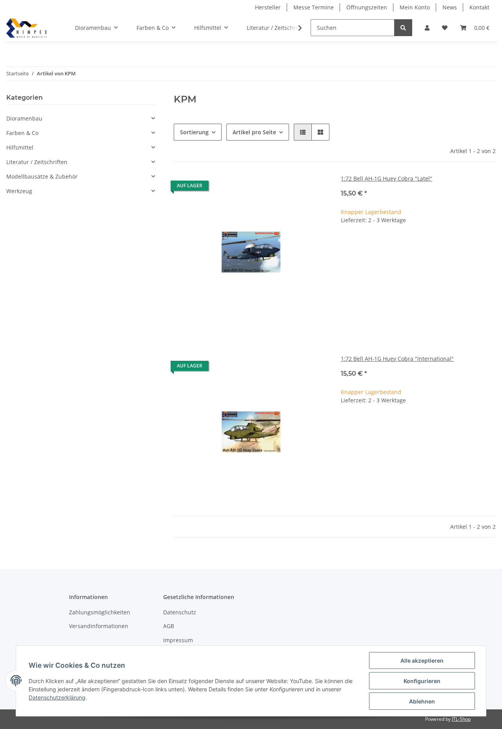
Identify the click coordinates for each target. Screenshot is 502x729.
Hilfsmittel (19, 147)
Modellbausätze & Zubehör (42, 176)
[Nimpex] (26, 28)
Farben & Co (22, 133)
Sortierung (194, 132)
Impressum (178, 640)
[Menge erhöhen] (489, 245)
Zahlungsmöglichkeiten (99, 612)
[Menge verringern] (347, 245)
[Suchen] (403, 27)
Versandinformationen (98, 626)
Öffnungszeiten (366, 7)
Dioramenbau (24, 118)
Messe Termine (313, 7)
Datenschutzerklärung (57, 697)
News (449, 7)
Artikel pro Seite (254, 132)
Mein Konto (415, 7)
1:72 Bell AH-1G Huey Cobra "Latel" (386, 178)
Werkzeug (19, 191)
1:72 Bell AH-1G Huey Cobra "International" (397, 358)
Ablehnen (422, 701)
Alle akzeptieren (422, 660)
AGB (168, 626)
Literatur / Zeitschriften (36, 162)
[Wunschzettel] (445, 27)
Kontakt (479, 7)
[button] (427, 27)
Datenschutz (179, 612)
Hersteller (268, 7)
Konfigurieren (422, 681)
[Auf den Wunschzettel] (315, 187)
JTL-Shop (461, 719)
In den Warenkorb (418, 269)
